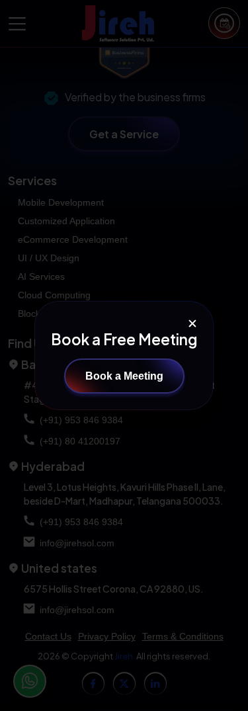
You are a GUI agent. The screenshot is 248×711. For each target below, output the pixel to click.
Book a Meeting (124, 376)
